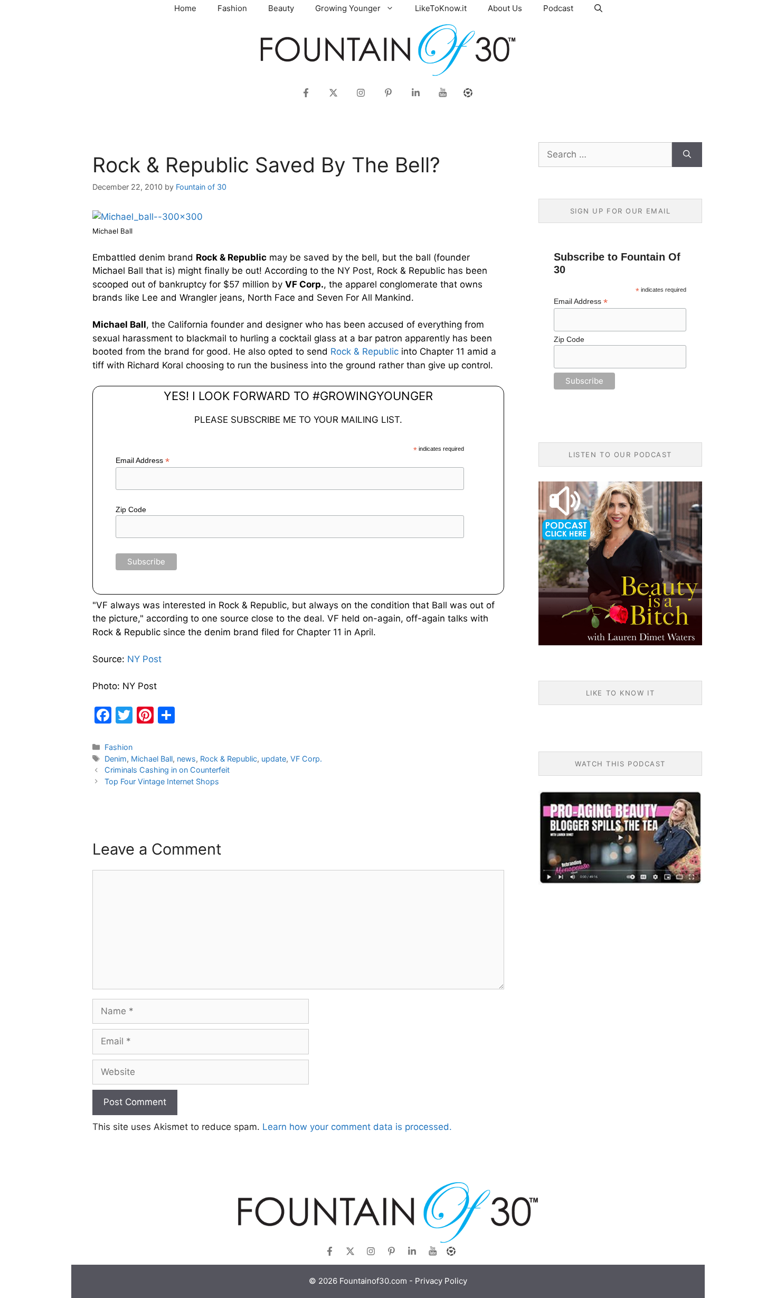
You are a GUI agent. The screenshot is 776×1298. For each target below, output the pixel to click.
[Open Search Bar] (598, 8)
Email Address (142, 461)
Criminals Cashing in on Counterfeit (167, 769)
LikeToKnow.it (441, 8)
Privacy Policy (441, 1281)
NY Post (144, 659)
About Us (505, 8)
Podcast (558, 8)
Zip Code (131, 509)
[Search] (687, 155)
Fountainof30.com (373, 1281)
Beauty (281, 8)
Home (185, 8)
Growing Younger (348, 8)
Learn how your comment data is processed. (357, 1126)
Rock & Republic (364, 351)
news (186, 758)
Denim (116, 758)
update (273, 758)
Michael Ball (152, 758)
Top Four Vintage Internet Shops (162, 781)
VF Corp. (306, 758)
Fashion (232, 8)
